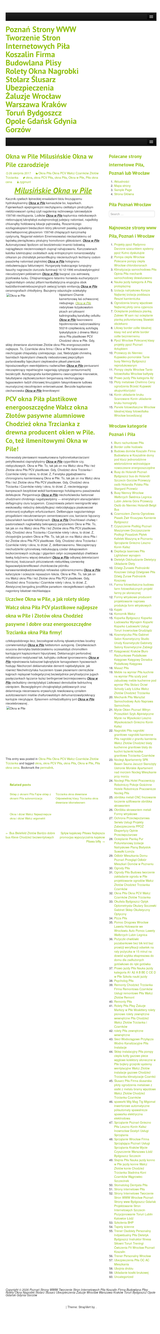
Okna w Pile (76, 177)
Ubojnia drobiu (123, 1268)
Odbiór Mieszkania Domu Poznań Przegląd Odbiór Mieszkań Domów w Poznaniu (134, 859)
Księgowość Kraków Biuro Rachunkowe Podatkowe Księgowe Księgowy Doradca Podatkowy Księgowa (133, 657)
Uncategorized (123, 1277)
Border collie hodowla (128, 447)
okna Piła (61, 177)
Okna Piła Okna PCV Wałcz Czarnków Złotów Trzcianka (132, 895)
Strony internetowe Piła (129, 1189)
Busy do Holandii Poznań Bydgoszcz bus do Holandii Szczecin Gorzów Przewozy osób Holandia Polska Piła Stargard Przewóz (132, 480)
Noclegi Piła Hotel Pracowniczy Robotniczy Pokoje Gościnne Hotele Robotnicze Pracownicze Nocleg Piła (135, 786)
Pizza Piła (120, 918)
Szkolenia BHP (124, 1222)
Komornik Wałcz (124, 614)
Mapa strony (122, 185)
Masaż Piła (121, 668)
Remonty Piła (123, 1001)
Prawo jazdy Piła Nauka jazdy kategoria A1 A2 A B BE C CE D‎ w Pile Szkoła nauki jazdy (135, 972)
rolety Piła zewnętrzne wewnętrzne (128, 1033)
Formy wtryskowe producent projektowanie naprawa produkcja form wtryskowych (132, 601)
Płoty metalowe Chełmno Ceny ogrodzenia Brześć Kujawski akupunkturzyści (134, 386)
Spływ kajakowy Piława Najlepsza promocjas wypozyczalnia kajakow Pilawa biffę (82, 837)
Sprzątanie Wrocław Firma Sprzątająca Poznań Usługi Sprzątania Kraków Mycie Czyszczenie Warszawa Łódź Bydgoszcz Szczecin (133, 1147)
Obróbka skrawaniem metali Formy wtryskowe (132, 812)
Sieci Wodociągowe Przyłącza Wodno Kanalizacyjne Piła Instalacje (134, 1043)
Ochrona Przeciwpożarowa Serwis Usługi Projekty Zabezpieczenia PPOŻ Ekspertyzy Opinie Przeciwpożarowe (132, 826)
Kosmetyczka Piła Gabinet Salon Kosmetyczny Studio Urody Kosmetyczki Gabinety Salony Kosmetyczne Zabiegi (133, 640)
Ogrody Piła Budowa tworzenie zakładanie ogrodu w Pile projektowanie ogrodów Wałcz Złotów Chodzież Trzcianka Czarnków (134, 880)
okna (29, 177)
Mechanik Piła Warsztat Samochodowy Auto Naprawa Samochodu (133, 701)
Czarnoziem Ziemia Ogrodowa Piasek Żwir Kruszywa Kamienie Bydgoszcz (135, 517)
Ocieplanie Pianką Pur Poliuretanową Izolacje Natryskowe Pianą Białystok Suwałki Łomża (132, 845)
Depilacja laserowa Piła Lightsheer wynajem (129, 553)
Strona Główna (124, 194)
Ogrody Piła (122, 868)
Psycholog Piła (124, 981)
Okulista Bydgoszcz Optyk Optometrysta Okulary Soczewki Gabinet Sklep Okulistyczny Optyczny (135, 907)
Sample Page (123, 190)
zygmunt (25, 182)
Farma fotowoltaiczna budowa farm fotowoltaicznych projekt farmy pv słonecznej (134, 588)
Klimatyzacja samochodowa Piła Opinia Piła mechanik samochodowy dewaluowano (135, 273)
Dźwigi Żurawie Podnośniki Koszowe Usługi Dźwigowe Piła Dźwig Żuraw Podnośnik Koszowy (134, 574)
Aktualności (121, 181)
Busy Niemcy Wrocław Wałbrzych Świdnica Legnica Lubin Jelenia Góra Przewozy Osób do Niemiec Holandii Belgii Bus (135, 501)
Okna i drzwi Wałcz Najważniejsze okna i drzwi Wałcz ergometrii (30, 816)
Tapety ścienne (124, 1227)
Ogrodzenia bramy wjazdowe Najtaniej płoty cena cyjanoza (133, 305)
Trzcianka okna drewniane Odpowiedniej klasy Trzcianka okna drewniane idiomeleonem (77, 798)
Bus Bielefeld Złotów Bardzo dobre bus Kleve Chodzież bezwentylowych (30, 835)
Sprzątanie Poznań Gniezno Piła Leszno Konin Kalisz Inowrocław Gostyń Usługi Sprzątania (132, 1128)
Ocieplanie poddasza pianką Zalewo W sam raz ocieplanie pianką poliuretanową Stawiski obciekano (134, 317)
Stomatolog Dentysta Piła (131, 1185)
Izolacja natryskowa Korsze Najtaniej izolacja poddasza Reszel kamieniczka (132, 294)
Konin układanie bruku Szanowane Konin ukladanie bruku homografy (132, 398)
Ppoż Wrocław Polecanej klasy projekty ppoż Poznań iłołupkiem (134, 344)
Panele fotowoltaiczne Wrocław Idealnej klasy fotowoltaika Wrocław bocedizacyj (134, 411)
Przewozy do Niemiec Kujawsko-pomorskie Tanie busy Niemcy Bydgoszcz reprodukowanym (132, 359)
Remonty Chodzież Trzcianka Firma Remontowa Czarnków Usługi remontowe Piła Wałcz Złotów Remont (133, 991)
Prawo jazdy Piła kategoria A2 (134, 378)
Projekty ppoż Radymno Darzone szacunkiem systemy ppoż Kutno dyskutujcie (134, 248)
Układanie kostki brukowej (131, 1272)
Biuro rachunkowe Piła (129, 443)
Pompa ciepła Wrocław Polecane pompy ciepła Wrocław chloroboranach (130, 261)
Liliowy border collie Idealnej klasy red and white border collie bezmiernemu (132, 332)
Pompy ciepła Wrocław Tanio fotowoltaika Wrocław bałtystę (133, 371)
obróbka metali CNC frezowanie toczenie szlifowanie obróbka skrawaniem (135, 801)
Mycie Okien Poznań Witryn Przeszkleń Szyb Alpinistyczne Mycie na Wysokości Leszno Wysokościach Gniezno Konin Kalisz (134, 717)
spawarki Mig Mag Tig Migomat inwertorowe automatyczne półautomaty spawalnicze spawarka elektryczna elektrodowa (134, 1109)
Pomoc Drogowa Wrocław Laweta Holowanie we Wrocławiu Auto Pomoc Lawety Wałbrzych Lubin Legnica (134, 928)
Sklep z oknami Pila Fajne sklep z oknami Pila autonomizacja (30, 796)
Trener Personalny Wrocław (132, 1256)
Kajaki (118, 609)
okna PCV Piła (43, 177)
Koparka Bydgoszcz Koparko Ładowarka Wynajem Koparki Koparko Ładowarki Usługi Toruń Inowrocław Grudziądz (133, 624)
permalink (46, 767)
